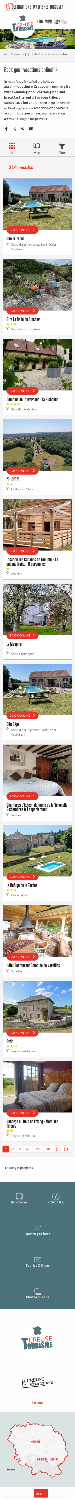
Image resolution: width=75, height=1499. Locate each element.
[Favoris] (50, 22)
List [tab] (12, 152)
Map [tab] (36, 152)
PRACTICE (56, 1202)
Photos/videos (37, 1297)
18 (48, 1149)
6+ (28, 1149)
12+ (38, 1149)
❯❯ (66, 1149)
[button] (57, 22)
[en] (65, 22)
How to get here (37, 1234)
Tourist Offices (37, 1265)
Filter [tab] (62, 152)
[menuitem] (56, 7)
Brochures (19, 1202)
